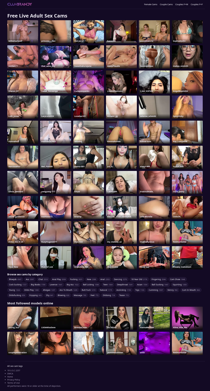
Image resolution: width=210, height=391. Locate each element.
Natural (106, 290)
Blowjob (15, 279)
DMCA (10, 373)
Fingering (159, 279)
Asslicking (123, 290)
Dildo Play (31, 290)
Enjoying (35, 295)
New (91, 279)
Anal (105, 279)
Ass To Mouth (68, 290)
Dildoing (109, 295)
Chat (43, 279)
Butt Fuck (88, 290)
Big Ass (73, 284)
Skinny (172, 290)
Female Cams (150, 4)
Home (10, 376)
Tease (124, 295)
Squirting (180, 284)
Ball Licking (91, 284)
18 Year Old (139, 279)
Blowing (63, 295)
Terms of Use (13, 382)
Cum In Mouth (191, 290)
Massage (80, 295)
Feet (94, 295)
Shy (49, 295)
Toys (139, 290)
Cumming (156, 290)
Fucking (76, 279)
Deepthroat (125, 284)
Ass (30, 279)
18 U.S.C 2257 (13, 370)
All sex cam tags (15, 366)
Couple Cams (166, 4)
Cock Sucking (17, 284)
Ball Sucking (160, 284)
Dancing (120, 279)
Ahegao (49, 290)
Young (14, 290)
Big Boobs (38, 284)
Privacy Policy (13, 379)
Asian (142, 284)
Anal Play (59, 279)
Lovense (56, 284)
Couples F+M (181, 4)
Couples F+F (197, 4)
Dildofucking (17, 295)
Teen (108, 284)
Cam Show (177, 279)
